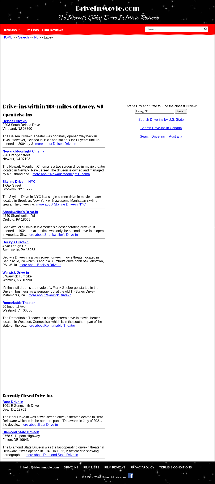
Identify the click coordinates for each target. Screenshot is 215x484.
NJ (36, 37)
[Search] (205, 29)
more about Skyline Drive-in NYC (61, 204)
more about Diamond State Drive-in (52, 455)
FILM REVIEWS (114, 467)
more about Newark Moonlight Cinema (61, 174)
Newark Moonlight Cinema (23, 151)
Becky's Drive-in (16, 242)
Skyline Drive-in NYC (19, 181)
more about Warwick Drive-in (50, 295)
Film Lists (31, 30)
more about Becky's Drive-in (40, 265)
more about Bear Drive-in (39, 424)
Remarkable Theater (19, 303)
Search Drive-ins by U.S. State (161, 119)
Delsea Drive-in (15, 121)
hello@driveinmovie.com (41, 467)
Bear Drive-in (13, 402)
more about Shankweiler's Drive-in (52, 234)
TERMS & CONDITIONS (175, 467)
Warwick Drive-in (16, 272)
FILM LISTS (91, 467)
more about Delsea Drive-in (55, 144)
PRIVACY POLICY (142, 467)
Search (23, 37)
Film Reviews (52, 30)
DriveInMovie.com (107, 9)
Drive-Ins (10, 30)
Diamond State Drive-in (21, 432)
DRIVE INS (71, 467)
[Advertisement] (54, 70)
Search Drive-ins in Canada (161, 128)
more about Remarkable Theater (51, 325)
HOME (8, 37)
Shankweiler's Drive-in (20, 212)
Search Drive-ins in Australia (161, 136)
